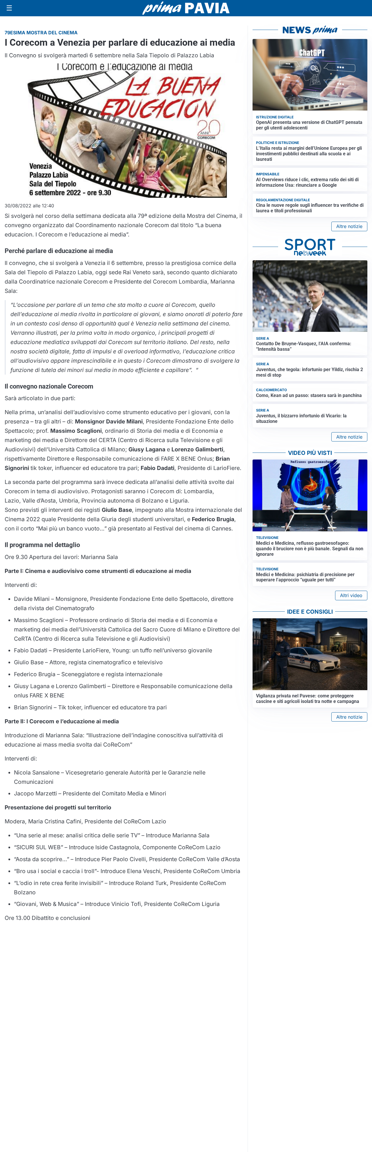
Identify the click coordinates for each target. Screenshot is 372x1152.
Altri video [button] (351, 595)
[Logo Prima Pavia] (186, 8)
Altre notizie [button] (349, 226)
